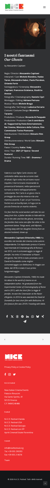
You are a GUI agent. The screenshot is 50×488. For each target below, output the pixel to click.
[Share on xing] (42, 316)
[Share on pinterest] (22, 316)
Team (7, 460)
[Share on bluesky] (37, 316)
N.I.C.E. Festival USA (13, 422)
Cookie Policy (25, 367)
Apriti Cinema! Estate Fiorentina (18, 432)
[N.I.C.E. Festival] (14, 7)
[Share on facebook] (7, 316)
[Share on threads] (17, 316)
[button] (44, 7)
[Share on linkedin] (27, 316)
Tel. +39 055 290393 (13, 451)
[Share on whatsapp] (32, 316)
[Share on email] (24, 321)
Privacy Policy (10, 367)
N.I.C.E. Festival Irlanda (14, 419)
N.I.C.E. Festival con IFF (14, 429)
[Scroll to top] (45, 483)
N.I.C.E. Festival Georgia (14, 425)
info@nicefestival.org (14, 448)
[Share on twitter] (12, 316)
